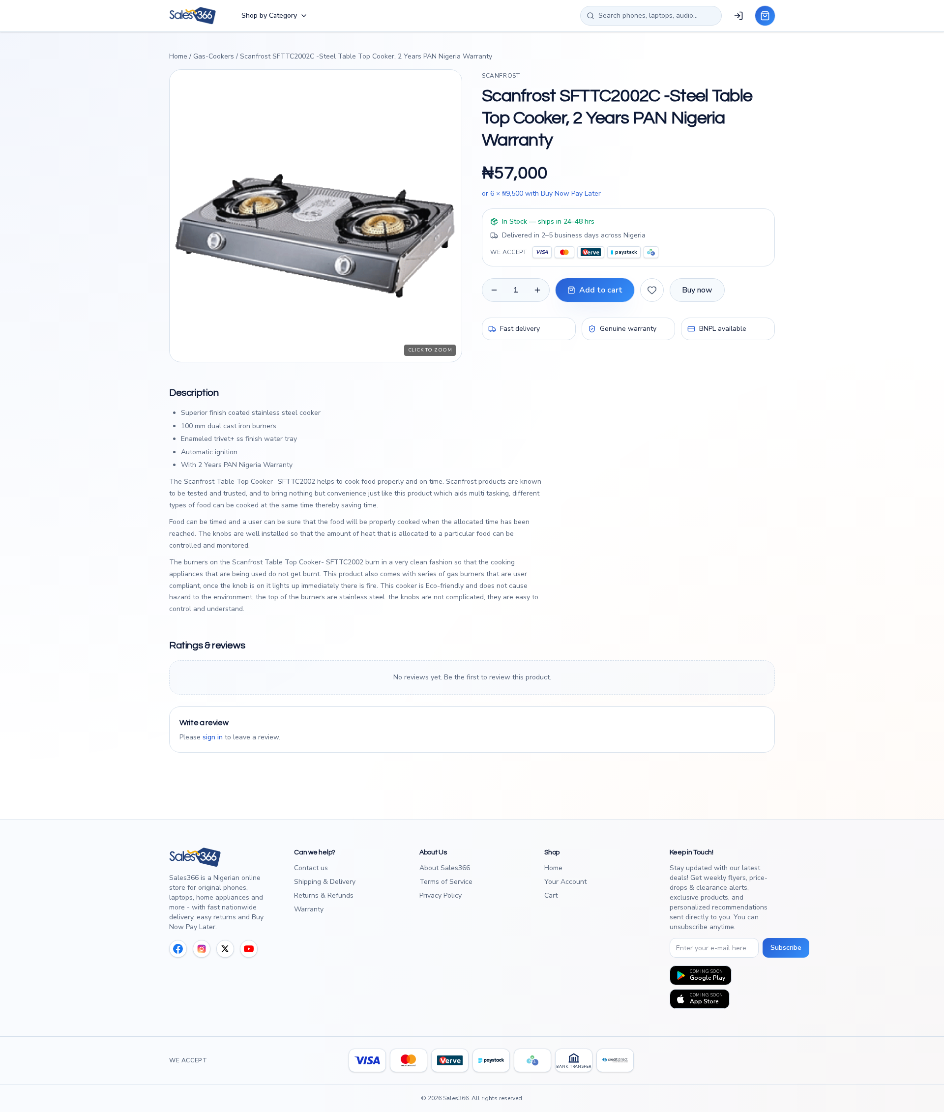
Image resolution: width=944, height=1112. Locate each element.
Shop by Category (269, 15)
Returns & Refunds (324, 895)
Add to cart (600, 290)
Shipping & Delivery (324, 881)
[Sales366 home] (192, 16)
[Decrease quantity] (494, 290)
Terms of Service (445, 881)
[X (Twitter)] (225, 949)
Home (178, 56)
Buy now (697, 290)
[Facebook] (178, 949)
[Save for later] (652, 290)
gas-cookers (213, 56)
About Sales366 (444, 868)
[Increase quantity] (537, 290)
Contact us (311, 868)
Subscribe (785, 947)
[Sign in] (738, 16)
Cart (551, 895)
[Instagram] (201, 949)
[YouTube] (249, 949)
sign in (213, 737)
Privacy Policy (440, 895)
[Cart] (765, 16)
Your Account (565, 881)
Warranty (309, 909)
